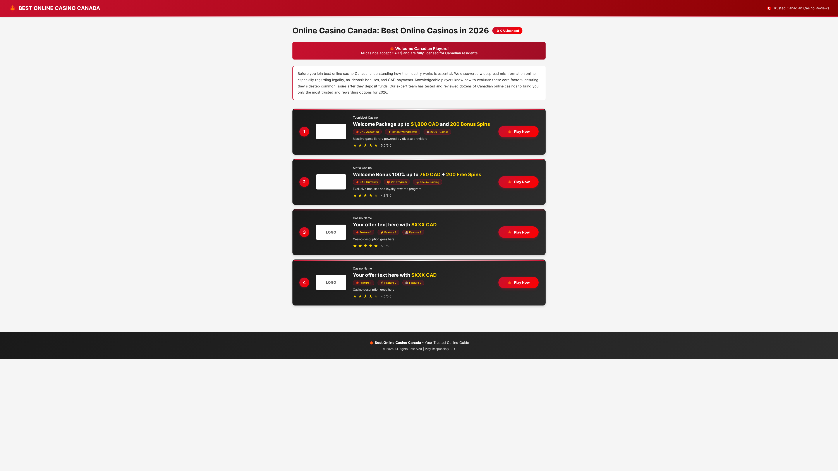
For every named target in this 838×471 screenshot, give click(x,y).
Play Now (522, 131)
